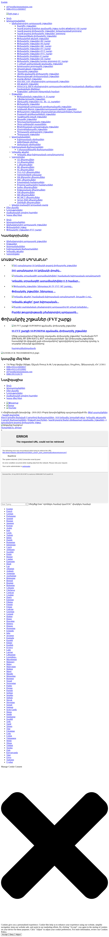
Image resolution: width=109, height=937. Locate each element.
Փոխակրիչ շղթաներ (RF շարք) (34, 41)
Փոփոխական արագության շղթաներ (38, 127)
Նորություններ (14, 210)
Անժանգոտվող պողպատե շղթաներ (32, 23)
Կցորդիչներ (18, 157)
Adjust (18, 935)
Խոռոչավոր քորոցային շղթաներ (35, 66)
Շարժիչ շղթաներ (26, 26)
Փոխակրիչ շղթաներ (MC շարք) (34, 46)
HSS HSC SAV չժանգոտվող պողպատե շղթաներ (43, 81)
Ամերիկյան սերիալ (27, 142)
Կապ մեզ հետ (14, 215)
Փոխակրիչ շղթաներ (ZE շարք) (34, 59)
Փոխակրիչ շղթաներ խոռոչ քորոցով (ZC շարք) (42, 61)
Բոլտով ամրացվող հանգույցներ (35, 185)
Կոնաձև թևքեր (20, 152)
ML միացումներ (25, 167)
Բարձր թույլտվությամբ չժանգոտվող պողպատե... (45, 312)
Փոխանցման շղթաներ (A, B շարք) (36, 96)
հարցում (16, 348)
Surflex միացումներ (27, 187)
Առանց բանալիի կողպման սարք (30, 205)
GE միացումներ (25, 159)
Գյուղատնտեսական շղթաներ (34, 122)
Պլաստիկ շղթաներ (27, 71)
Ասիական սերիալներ (29, 144)
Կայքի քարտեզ (10, 415)
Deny (12, 935)
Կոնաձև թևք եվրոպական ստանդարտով (40, 154)
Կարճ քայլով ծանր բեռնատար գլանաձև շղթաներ (76, 420)
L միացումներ (24, 165)
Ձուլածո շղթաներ (27, 119)
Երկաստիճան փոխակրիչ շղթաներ (37, 36)
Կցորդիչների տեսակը (29, 175)
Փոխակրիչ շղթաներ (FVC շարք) (34, 54)
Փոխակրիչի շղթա (16, 227)
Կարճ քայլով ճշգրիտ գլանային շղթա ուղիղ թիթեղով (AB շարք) (52, 28)
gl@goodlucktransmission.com (19, 7)
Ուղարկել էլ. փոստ (11, 427)
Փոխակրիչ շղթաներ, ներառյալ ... (34, 291)
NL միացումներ (25, 170)
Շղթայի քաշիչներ (37, 420)
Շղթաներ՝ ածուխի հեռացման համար (38, 91)
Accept (5, 935)
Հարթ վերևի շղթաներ (29, 79)
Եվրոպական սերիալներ (30, 139)
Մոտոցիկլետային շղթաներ (32, 129)
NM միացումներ (26, 192)
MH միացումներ (26, 195)
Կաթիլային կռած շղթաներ (32, 117)
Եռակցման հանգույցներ (30, 182)
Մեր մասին (12, 207)
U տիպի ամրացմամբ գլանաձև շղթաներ (40, 64)
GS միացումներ (25, 162)
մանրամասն (28, 348)
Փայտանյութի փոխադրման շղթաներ (38, 76)
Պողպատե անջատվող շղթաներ (35, 132)
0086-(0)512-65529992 (16, 369)
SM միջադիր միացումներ (31, 177)
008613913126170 (14, 374)
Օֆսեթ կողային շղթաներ (31, 99)
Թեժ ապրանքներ (98, 412)
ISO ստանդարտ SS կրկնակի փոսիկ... (36, 270)
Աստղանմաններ (21, 137)
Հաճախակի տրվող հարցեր (22, 212)
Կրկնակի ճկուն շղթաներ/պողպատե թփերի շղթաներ (47, 109)
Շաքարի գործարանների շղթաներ (36, 114)
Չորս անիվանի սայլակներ (31, 124)
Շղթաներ (17, 94)
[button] (54, 846)
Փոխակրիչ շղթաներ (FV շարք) (34, 49)
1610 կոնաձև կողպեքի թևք (70, 417)
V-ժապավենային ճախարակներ (35, 149)
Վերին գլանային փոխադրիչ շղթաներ (38, 74)
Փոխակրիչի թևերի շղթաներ (33, 38)
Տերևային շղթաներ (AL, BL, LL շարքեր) (38, 101)
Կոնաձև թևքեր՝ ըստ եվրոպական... (35, 301)
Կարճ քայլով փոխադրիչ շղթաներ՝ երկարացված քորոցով (49, 31)
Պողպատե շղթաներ (28, 134)
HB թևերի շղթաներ (28, 84)
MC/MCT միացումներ (28, 197)
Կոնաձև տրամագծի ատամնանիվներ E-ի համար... (46, 281)
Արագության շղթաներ (29, 69)
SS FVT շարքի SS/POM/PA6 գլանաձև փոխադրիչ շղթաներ (49, 331)
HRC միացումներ (26, 180)
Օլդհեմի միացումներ (28, 202)
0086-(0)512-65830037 (16, 9)
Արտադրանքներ (15, 21)
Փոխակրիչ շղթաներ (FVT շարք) (34, 51)
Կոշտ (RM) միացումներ (30, 200)
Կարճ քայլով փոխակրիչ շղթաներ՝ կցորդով (41, 33)
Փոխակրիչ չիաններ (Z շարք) (33, 56)
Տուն (8, 18)
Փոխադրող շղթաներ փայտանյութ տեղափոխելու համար (49, 112)
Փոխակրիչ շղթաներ (28, 104)
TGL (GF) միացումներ (28, 172)
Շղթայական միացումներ (31, 190)
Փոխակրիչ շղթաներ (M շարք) (33, 43)
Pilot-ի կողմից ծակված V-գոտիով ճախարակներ (27, 417)
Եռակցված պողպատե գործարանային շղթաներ (44, 107)
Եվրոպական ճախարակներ (27, 147)
